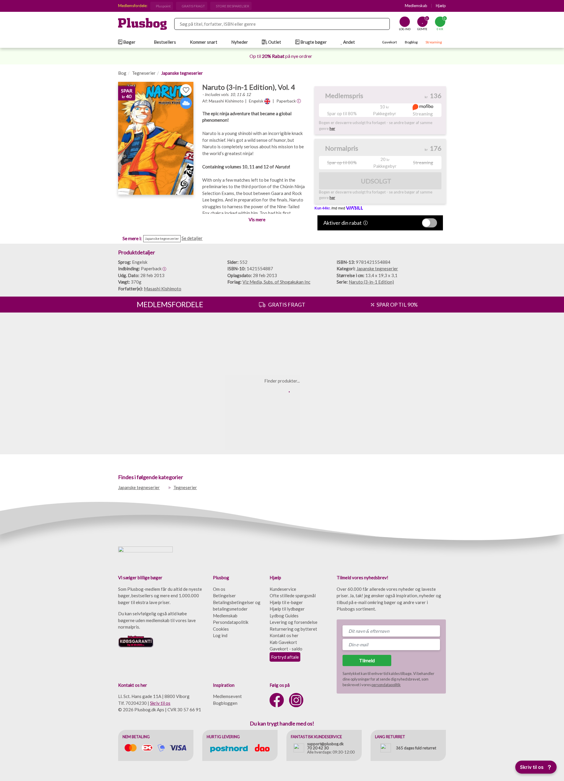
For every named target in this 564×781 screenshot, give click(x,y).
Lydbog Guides (284, 615)
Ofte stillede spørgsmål (293, 595)
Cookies (221, 629)
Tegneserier (144, 73)
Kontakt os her (284, 635)
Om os (219, 589)
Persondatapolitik (230, 622)
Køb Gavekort (283, 642)
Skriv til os (160, 703)
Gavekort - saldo (286, 648)
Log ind (220, 635)
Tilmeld (367, 660)
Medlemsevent (227, 696)
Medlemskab (416, 5)
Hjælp (441, 5)
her (332, 128)
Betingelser (224, 595)
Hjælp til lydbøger (287, 608)
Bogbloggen (225, 703)
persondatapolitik (386, 684)
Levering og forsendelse (293, 622)
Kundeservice (283, 589)
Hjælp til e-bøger (286, 602)
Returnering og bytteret (293, 629)
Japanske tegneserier (182, 73)
